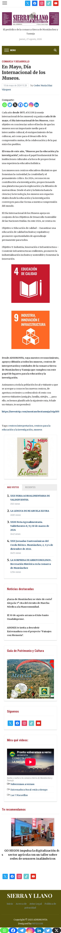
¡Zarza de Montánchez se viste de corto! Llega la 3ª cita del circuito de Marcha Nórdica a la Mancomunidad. (29, 603)
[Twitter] (10, 104)
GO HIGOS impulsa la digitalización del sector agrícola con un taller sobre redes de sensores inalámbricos (30, 854)
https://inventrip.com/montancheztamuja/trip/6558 (31, 411)
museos (38, 429)
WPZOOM (37, 923)
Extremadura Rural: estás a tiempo (29, 789)
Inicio (10, 903)
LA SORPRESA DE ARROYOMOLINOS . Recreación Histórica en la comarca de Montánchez (31, 564)
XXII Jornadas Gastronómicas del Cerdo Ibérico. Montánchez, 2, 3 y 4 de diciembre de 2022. (31, 545)
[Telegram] (25, 104)
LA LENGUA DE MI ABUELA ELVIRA (29, 510)
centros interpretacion (20, 425)
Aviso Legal (35, 903)
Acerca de (21, 903)
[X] (15, 104)
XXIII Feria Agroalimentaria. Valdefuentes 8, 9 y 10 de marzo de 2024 (29, 526)
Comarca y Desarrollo (15, 61)
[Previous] (8, 834)
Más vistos (13, 487)
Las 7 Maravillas (19, 795)
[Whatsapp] (4, 104)
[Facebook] (20, 104)
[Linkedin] (36, 104)
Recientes (30, 487)
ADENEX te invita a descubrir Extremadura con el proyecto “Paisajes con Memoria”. (29, 631)
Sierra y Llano (29, 895)
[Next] (53, 834)
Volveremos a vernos (22, 784)
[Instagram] (31, 104)
